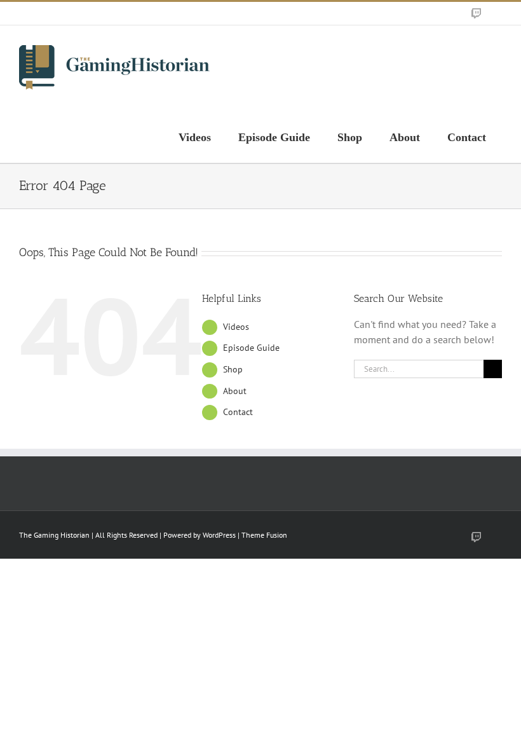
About (235, 391)
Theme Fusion (264, 535)
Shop (233, 369)
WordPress (219, 535)
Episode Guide (251, 347)
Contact (238, 412)
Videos (236, 326)
